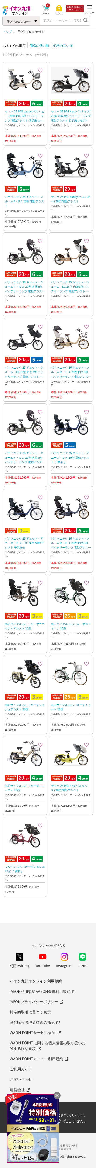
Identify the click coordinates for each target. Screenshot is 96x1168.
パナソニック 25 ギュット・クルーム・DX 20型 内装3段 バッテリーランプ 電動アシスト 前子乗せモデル (70, 286)
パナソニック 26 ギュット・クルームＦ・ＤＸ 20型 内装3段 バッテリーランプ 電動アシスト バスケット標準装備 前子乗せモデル (25, 457)
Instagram (64, 965)
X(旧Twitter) (19, 965)
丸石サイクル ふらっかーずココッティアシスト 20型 (25, 626)
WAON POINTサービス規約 (33, 1032)
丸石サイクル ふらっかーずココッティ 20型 (25, 788)
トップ (7, 31)
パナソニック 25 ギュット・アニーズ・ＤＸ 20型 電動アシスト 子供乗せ (70, 457)
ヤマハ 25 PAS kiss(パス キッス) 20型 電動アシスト (69, 788)
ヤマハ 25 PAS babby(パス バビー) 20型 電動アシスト (70, 199)
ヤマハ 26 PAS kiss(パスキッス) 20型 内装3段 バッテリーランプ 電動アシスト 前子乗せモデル (71, 115)
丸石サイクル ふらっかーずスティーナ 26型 (71, 626)
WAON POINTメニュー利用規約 (36, 1058)
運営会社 (17, 1089)
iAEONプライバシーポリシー (34, 1001)
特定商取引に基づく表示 (30, 1012)
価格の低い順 (39, 45)
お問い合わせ (21, 1079)
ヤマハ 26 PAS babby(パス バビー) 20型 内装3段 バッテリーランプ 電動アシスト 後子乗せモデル (24, 116)
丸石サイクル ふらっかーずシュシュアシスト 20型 (25, 707)
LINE (82, 965)
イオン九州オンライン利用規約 (36, 981)
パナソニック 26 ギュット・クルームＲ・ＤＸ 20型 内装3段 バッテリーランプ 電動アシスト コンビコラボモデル (71, 543)
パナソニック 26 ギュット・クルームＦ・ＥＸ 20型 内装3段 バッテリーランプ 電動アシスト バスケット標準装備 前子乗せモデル (25, 286)
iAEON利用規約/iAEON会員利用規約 (40, 991)
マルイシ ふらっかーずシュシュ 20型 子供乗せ (25, 868)
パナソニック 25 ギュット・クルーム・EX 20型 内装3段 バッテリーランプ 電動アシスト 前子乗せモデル (24, 372)
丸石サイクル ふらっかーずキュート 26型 (71, 707)
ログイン (59, 13)
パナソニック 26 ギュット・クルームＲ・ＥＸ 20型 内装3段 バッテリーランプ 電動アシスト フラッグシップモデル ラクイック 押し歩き (71, 372)
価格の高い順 (63, 45)
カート (45, 13)
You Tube (42, 965)
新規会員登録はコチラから (75, 8)
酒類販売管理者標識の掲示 (32, 1022)
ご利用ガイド (21, 1069)
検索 (85, 20)
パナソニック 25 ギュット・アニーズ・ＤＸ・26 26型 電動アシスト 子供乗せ (24, 542)
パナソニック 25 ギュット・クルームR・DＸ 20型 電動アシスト (24, 201)
